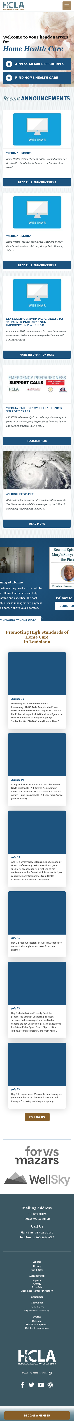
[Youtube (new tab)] (41, 1387)
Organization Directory (37, 1310)
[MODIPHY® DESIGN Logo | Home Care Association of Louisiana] (50, 1373)
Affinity (37, 1283)
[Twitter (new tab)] (32, 1387)
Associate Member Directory (37, 1290)
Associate (37, 1287)
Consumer (37, 1296)
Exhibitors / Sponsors (37, 1324)
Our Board (37, 1269)
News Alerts (37, 1307)
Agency (37, 1280)
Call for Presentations (37, 1328)
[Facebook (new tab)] (22, 1387)
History (37, 1266)
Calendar (37, 1321)
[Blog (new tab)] (50, 1387)
